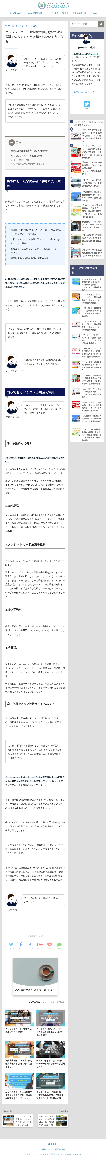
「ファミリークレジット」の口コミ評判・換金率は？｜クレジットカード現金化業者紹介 (91, 339)
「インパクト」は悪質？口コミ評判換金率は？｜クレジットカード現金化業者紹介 (91, 312)
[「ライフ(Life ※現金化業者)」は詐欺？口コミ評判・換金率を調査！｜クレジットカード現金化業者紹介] (76, 432)
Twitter (87, 109)
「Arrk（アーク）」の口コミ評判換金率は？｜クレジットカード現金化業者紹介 (91, 393)
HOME (54, 1144)
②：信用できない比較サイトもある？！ (30, 164)
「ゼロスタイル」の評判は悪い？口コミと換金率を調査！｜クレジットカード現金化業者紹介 (91, 406)
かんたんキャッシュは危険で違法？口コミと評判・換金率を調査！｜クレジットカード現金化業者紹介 (91, 284)
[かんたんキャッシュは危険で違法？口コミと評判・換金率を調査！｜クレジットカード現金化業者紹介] (76, 281)
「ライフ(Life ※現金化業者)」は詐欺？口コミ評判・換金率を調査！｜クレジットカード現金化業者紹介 (91, 434)
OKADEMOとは (16, 13)
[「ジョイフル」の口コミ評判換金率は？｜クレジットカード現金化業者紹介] (76, 364)
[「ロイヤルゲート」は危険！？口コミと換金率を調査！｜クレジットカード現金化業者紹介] (76, 324)
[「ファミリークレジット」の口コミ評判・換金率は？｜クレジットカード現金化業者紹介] (76, 337)
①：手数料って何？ (22, 160)
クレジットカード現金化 (57, 13)
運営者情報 (60, 1149)
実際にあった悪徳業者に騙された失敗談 (29, 150)
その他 (94, 13)
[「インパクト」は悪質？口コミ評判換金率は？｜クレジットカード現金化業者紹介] (76, 310)
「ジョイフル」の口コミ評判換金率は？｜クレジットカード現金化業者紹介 (91, 366)
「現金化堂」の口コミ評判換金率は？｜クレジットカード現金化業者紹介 (91, 418)
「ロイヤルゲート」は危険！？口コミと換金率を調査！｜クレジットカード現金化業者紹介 (91, 325)
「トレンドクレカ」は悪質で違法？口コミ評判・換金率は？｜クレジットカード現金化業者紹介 (91, 352)
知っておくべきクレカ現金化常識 (26, 155)
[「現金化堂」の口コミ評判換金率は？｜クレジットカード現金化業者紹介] (76, 418)
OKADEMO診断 (35, 13)
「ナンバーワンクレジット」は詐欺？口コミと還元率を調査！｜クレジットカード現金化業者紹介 (91, 379)
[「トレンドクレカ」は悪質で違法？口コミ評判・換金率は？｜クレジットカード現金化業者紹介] (76, 351)
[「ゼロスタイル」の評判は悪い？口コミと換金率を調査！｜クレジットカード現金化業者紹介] (76, 405)
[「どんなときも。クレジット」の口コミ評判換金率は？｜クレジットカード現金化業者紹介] (76, 297)
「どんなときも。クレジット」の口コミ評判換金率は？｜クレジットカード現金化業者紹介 (91, 298)
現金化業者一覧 (79, 13)
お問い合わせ (47, 1149)
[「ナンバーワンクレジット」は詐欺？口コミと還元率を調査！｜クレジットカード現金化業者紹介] (76, 378)
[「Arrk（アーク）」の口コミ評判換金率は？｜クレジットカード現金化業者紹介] (76, 391)
